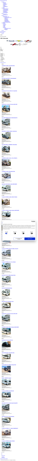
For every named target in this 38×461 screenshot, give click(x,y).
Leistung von (1, 53)
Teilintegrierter (3, 59)
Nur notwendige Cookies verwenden (19, 238)
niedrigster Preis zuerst (3, 62)
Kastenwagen (2, 58)
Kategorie (1, 56)
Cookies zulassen (30, 238)
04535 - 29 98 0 (2, 32)
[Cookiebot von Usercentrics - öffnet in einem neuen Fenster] (32, 221)
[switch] (15, 233)
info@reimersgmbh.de (3, 31)
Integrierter (2, 57)
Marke (1, 48)
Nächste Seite (3, 455)
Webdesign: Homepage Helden (4, 458)
